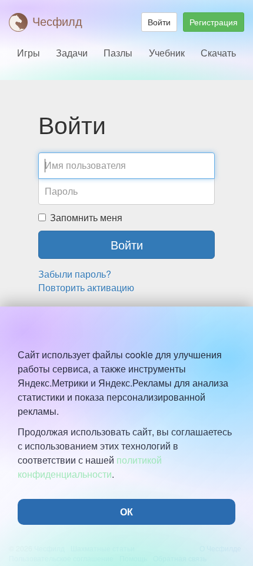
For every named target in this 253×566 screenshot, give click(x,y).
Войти (159, 22)
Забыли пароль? (74, 274)
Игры (28, 52)
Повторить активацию (86, 287)
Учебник (167, 52)
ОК (126, 511)
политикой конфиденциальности (90, 467)
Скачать (218, 52)
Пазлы (118, 52)
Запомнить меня (86, 217)
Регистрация (213, 22)
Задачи (72, 52)
